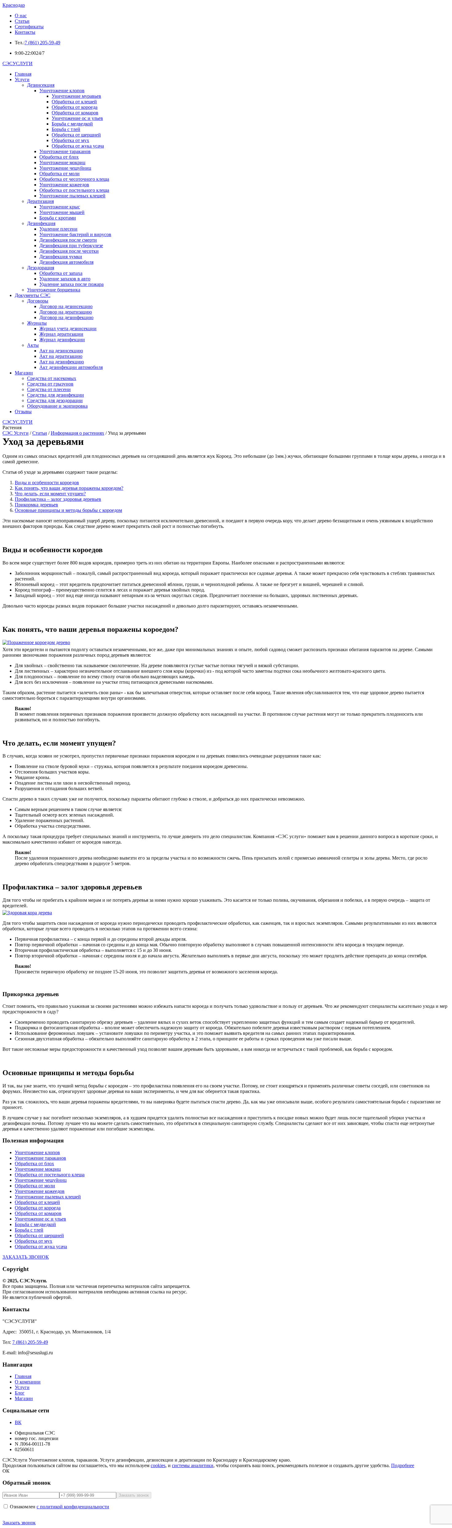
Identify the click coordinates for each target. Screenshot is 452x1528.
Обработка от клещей (74, 101)
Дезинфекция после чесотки (69, 251)
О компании (28, 1381)
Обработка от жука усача (78, 145)
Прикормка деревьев (36, 504)
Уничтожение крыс (59, 206)
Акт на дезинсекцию (61, 350)
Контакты (25, 32)
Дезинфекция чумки (60, 256)
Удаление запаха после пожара (71, 284)
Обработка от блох (59, 157)
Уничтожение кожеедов (64, 184)
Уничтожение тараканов (65, 151)
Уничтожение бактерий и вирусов (75, 234)
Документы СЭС (32, 295)
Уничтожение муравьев (76, 96)
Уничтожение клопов (62, 90)
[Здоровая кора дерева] (226, 913)
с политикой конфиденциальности (73, 1506)
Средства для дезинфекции (55, 395)
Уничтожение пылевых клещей (72, 195)
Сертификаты (29, 26)
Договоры (37, 300)
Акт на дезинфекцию (61, 361)
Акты (33, 345)
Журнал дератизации (61, 334)
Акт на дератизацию (60, 356)
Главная (23, 74)
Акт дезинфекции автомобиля (71, 367)
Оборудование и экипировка (57, 406)
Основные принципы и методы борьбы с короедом (68, 510)
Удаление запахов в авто (64, 278)
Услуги (22, 79)
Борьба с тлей (66, 129)
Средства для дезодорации (55, 400)
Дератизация (40, 201)
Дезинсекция (40, 85)
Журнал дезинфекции (62, 339)
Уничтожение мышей (62, 212)
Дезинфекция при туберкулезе (71, 245)
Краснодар (13, 5)
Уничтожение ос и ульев (77, 118)
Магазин (24, 372)
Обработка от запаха (60, 273)
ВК (18, 1422)
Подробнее (402, 1465)
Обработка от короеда (74, 107)
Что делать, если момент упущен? (50, 493)
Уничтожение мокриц (62, 162)
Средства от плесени (49, 389)
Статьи (22, 21)
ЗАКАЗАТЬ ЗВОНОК (25, 1257)
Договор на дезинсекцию (66, 306)
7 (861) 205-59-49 (42, 42)
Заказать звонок (19, 1522)
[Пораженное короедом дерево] (226, 642)
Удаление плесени (58, 229)
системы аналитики (192, 1465)
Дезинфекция (41, 223)
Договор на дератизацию (65, 312)
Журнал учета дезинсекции (68, 328)
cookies (158, 1465)
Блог (20, 1392)
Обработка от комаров (75, 112)
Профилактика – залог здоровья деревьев (58, 499)
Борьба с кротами (57, 217)
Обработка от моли (59, 173)
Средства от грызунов (50, 383)
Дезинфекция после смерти (68, 240)
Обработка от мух (70, 140)
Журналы (37, 323)
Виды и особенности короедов (47, 482)
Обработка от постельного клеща (74, 190)
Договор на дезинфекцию (66, 317)
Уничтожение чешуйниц (65, 168)
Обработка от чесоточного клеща (74, 179)
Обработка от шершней (76, 134)
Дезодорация (40, 267)
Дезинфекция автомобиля (66, 262)
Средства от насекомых (51, 378)
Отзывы (23, 411)
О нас (21, 15)
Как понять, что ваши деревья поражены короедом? (69, 488)
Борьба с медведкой (72, 123)
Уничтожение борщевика (53, 289)
